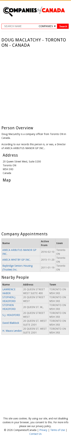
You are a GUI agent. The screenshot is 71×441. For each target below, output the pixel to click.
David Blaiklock (10, 322)
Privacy (43, 430)
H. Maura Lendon (12, 330)
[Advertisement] (35, 85)
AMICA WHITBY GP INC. (16, 259)
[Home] (33, 15)
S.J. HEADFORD (11, 315)
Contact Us (35, 433)
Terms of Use (58, 430)
